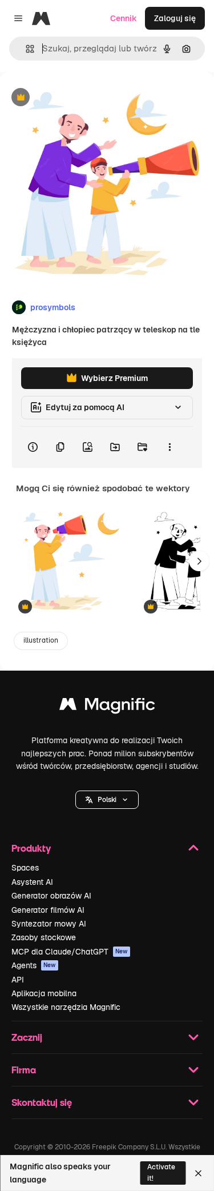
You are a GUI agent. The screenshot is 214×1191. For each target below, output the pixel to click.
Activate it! (161, 1172)
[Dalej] (199, 561)
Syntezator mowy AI (48, 924)
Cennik (123, 18)
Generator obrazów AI (51, 896)
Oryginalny (78, 98)
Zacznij (26, 1037)
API (17, 980)
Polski (107, 799)
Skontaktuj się (41, 1102)
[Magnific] (107, 707)
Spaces (25, 868)
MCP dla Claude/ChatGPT (69, 952)
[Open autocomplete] (25, 49)
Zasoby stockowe (43, 937)
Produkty (31, 848)
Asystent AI (32, 882)
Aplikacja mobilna (43, 993)
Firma (23, 1070)
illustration (40, 640)
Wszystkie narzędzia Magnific (65, 1007)
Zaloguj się (175, 18)
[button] (107, 800)
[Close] (198, 1173)
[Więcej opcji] (169, 447)
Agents (33, 965)
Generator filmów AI (47, 910)
